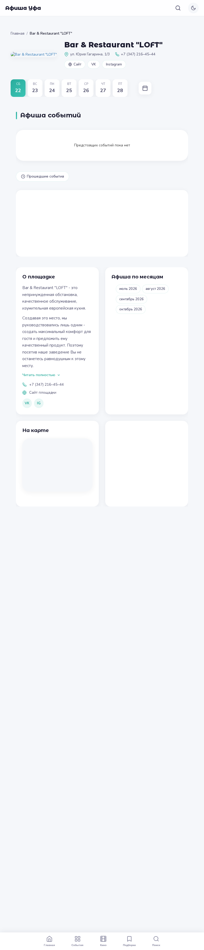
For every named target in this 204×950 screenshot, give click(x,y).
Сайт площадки (42, 392)
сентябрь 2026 (131, 299)
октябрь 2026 (130, 309)
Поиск (156, 945)
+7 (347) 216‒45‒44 (46, 384)
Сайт (77, 64)
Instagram (114, 64)
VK (93, 64)
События (77, 945)
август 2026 (155, 288)
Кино (103, 945)
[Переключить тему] (193, 8)
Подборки (129, 945)
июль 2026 (128, 288)
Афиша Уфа (23, 8)
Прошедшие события (45, 176)
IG (39, 403)
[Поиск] (178, 8)
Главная (17, 33)
